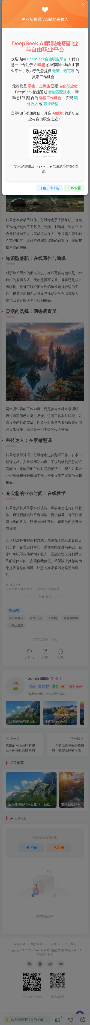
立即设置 (74, 188)
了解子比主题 (49, 188)
